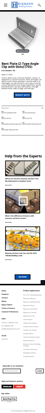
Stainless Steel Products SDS (12, 124)
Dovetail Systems (28, 356)
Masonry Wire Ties (29, 316)
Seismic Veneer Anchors (31, 327)
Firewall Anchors (28, 334)
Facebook (5, 339)
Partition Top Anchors (30, 330)
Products (5, 294)
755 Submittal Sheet (9, 113)
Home (4, 291)
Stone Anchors (27, 319)
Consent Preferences (10, 312)
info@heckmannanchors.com (11, 329)
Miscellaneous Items (29, 353)
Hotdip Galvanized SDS (10, 130)
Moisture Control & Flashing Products (31, 345)
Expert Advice (7, 305)
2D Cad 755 (7, 118)
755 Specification (29, 113)
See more (23, 277)
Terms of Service (8, 308)
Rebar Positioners (29, 341)
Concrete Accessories (30, 349)
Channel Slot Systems (30, 323)
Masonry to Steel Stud (30, 309)
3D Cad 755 (28, 118)
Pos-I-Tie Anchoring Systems (32, 295)
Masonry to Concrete (29, 312)
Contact (5, 298)
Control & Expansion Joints (31, 337)
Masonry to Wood (28, 305)
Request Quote (23, 95)
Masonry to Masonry (29, 298)
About (4, 301)
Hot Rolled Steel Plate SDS (32, 124)
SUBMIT (39, 371)
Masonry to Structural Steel (31, 302)
